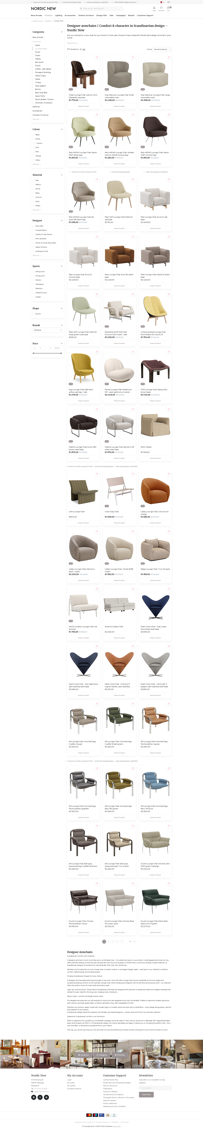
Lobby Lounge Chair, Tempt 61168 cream (119, 570)
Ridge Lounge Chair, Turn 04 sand (155, 569)
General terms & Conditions (84, 1122)
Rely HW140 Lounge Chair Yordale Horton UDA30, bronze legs (119, 154)
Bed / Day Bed (41, 93)
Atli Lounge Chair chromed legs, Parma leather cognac (154, 743)
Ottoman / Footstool (43, 103)
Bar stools (39, 62)
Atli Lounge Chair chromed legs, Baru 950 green (118, 807)
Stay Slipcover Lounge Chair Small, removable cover (119, 96)
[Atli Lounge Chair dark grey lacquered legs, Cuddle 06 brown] (83, 842)
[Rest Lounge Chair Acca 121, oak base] (155, 195)
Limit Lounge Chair (77, 512)
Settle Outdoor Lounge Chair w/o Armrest (83, 628)
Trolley (38, 83)
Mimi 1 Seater (146, 447)
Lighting (58, 15)
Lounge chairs (41, 49)
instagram (103, 1055)
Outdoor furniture (86, 15)
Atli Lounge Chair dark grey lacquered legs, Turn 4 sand (117, 865)
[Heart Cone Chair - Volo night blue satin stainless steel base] (83, 662)
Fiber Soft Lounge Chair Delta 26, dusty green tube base (83, 333)
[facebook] (33, 1097)
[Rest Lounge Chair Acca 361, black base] (119, 253)
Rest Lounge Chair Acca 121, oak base (154, 218)
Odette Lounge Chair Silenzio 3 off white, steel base (119, 448)
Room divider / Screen (44, 99)
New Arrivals (36, 15)
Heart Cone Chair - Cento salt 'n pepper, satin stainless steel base (154, 685)
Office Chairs (40, 76)
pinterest (121, 1055)
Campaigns (121, 15)
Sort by (149, 49)
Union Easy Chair (112, 512)
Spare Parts (40, 96)
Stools (37, 66)
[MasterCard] (89, 1115)
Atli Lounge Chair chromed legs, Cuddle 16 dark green (118, 743)
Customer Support (145, 15)
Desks (37, 79)
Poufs (37, 52)
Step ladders (40, 86)
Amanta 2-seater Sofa (114, 627)
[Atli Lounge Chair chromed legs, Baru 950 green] (119, 784)
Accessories (70, 15)
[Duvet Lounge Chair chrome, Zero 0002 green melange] (155, 842)
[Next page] (134, 941)
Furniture (49, 15)
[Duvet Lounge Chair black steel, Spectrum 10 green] (155, 899)
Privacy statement (102, 1122)
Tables (38, 59)
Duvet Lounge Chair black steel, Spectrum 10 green (154, 922)
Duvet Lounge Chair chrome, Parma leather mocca (81, 922)
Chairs (37, 55)
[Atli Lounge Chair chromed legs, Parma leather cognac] (155, 720)
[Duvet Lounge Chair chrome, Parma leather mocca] (83, 899)
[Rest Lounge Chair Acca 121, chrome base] (83, 253)
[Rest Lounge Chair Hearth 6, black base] (155, 253)
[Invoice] (114, 1115)
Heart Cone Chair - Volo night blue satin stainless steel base (83, 685)
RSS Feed (125, 1122)
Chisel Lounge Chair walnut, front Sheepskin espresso (83, 96)
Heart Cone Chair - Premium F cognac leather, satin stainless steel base (117, 685)
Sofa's (37, 45)
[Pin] (101, 1115)
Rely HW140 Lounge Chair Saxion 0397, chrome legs (155, 154)
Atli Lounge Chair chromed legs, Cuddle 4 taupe (82, 743)
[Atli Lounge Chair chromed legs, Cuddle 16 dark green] (119, 720)
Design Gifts (101, 15)
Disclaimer (115, 1122)
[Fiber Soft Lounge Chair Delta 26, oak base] (119, 195)
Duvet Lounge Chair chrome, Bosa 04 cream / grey (119, 922)
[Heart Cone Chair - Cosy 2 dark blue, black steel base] (155, 605)
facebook (85, 1055)
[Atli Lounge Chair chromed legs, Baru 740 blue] (155, 784)
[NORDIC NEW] (43, 8)
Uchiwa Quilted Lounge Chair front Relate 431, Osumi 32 (153, 333)
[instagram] (40, 1097)
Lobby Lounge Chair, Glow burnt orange (155, 513)
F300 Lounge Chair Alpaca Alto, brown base (154, 391)
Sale (111, 15)
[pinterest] (46, 1097)
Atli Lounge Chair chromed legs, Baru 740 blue (154, 807)
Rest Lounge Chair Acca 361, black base (119, 276)
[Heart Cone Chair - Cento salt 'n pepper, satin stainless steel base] (155, 662)
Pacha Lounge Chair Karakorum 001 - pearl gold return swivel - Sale (118, 391)
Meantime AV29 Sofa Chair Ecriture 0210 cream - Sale (116, 333)
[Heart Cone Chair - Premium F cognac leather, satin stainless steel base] (119, 662)
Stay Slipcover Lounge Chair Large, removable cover (155, 96)
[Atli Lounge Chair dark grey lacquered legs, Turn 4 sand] (119, 842)
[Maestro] (95, 1115)
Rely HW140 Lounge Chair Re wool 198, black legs (81, 218)
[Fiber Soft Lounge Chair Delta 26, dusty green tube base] (83, 310)
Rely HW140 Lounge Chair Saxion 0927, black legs (83, 154)
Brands (131, 15)
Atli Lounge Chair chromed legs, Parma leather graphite (82, 807)
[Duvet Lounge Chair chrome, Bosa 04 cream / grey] (119, 899)
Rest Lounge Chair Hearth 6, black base (155, 276)
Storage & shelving (43, 72)
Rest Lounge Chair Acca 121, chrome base (80, 276)
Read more (72, 43)
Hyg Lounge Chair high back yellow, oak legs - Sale (81, 391)
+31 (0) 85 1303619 (40, 1089)
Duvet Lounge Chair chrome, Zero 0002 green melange (155, 865)
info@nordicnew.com (41, 1092)
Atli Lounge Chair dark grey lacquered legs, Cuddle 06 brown (83, 865)
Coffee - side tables (43, 69)
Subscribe (146, 1095)
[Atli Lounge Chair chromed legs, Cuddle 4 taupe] (83, 720)
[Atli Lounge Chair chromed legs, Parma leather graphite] (83, 784)
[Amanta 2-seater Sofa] (119, 605)
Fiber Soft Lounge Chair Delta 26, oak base (119, 218)
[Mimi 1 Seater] (155, 425)
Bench (38, 89)
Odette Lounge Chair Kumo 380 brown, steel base (82, 448)
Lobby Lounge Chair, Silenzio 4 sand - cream (82, 570)
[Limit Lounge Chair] (83, 490)
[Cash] (107, 1115)
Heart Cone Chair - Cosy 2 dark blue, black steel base (153, 628)
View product (83, 106)
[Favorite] (97, 352)
